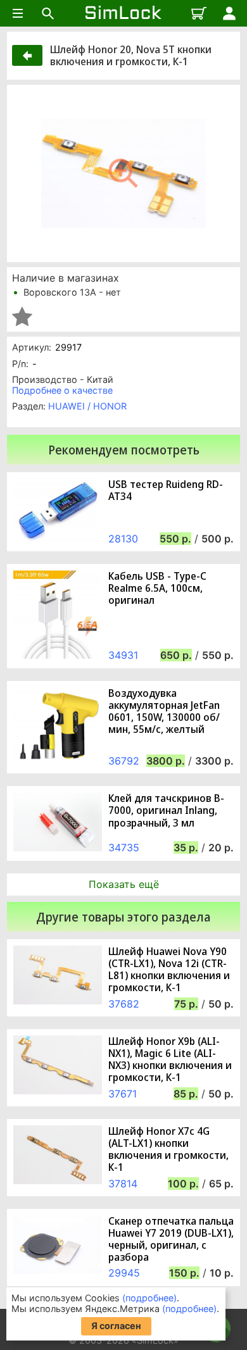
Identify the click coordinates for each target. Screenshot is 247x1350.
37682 (123, 1003)
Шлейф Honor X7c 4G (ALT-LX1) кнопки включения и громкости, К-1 (168, 1149)
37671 (122, 1093)
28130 (123, 538)
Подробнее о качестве (62, 390)
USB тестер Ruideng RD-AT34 (165, 490)
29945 (124, 1272)
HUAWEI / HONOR (87, 406)
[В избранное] (22, 316)
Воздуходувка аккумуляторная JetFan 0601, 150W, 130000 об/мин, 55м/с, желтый (164, 711)
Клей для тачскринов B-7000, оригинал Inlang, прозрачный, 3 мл (166, 810)
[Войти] (229, 13)
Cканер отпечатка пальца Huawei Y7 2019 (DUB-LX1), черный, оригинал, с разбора (171, 1239)
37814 (122, 1183)
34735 (123, 847)
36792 (123, 760)
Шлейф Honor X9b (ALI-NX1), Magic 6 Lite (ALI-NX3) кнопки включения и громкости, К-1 (170, 1059)
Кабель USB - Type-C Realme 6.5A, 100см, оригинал (157, 588)
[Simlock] (123, 13)
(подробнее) (149, 1297)
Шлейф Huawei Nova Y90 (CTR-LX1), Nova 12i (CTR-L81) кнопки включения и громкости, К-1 (169, 970)
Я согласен (116, 1325)
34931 (123, 655)
